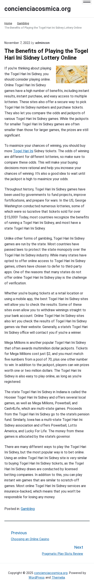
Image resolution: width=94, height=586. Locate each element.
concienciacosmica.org (51, 573)
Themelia (58, 577)
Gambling (28, 509)
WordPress (37, 577)
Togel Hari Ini (23, 151)
